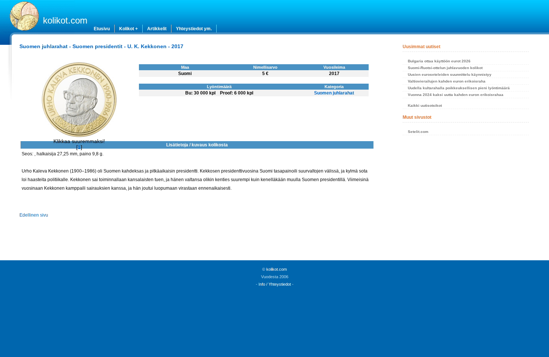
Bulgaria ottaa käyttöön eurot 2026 (439, 61)
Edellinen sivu (33, 215)
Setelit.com (418, 132)
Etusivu (102, 28)
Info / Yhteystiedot (274, 284)
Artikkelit (157, 28)
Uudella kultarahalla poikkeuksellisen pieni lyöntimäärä (459, 88)
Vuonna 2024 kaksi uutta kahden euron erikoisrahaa (455, 95)
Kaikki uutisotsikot (425, 105)
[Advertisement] (465, 200)
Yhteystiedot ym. (194, 28)
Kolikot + (128, 28)
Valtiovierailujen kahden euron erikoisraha (447, 81)
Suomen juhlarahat (334, 93)
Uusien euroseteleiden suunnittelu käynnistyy (449, 74)
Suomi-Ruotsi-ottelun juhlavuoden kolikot (445, 68)
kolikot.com (65, 20)
